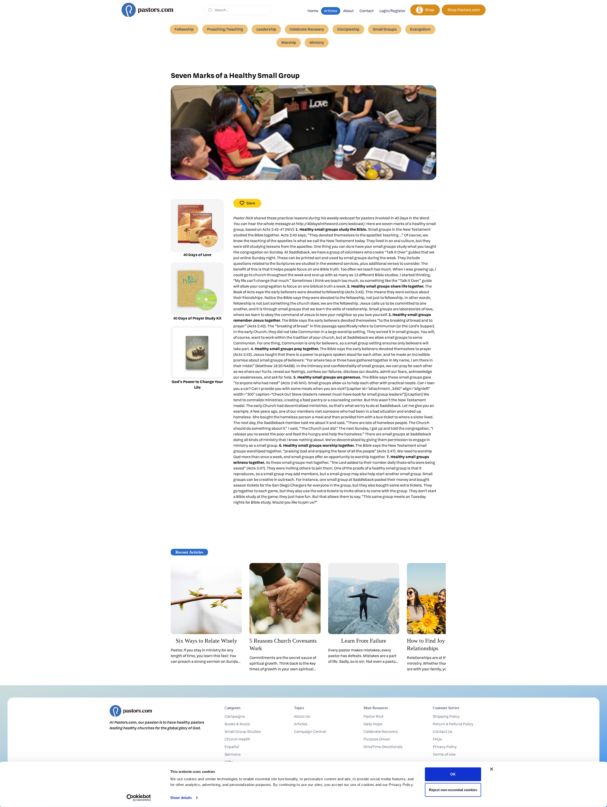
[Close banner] (491, 769)
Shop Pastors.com (463, 10)
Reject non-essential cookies (453, 790)
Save (250, 203)
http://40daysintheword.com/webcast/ (330, 223)
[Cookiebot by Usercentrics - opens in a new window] (139, 797)
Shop (429, 10)
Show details (181, 798)
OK (453, 774)
